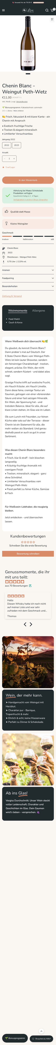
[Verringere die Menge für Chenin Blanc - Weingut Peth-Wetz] (4, 159)
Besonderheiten (10, 286)
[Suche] (47, 10)
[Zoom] (52, 19)
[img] (29, 582)
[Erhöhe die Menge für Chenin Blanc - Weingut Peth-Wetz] (14, 159)
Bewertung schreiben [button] (28, 553)
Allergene (38, 311)
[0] (51, 10)
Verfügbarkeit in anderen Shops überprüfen (30, 200)
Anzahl (5, 152)
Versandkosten (22, 101)
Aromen (6, 270)
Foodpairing (8, 278)
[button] (26, 624)
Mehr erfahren (18, 111)
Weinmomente (17, 311)
